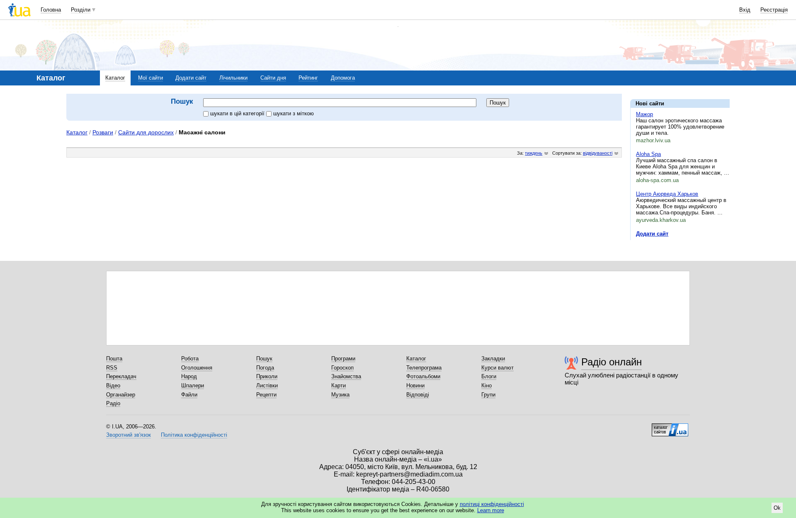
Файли (189, 395)
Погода (265, 368)
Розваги (102, 132)
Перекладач (121, 376)
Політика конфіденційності (194, 435)
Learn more (490, 510)
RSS (111, 368)
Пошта (114, 358)
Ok (777, 508)
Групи (488, 395)
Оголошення (196, 368)
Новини (415, 385)
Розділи (80, 10)
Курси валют (497, 368)
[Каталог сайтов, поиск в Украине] (670, 426)
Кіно (486, 385)
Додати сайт (190, 78)
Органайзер (120, 395)
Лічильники (233, 78)
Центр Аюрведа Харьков (667, 194)
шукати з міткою (293, 113)
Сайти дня (273, 78)
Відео (113, 385)
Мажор (644, 114)
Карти (338, 385)
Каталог (115, 78)
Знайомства (346, 376)
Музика (340, 395)
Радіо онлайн (611, 361)
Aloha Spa (648, 154)
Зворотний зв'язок (128, 435)
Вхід (744, 10)
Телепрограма (424, 368)
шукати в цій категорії (238, 113)
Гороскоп (342, 368)
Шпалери (192, 385)
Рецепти (266, 395)
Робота (190, 358)
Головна (51, 10)
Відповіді (417, 395)
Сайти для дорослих (146, 132)
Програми (343, 358)
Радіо (113, 403)
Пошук (264, 358)
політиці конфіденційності (492, 504)
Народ (189, 376)
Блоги (488, 376)
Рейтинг (308, 78)
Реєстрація (774, 10)
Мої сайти (150, 78)
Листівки (267, 385)
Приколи (266, 376)
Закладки (493, 358)
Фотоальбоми (423, 376)
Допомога (343, 78)
